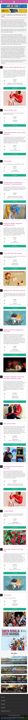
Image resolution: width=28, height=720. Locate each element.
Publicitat (3, 704)
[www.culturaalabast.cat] (14, 98)
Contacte (3, 707)
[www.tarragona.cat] (14, 278)
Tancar (26, 716)
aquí (11, 718)
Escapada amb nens (5, 711)
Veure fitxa (14, 88)
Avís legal (3, 700)
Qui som (3, 697)
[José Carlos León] (14, 364)
